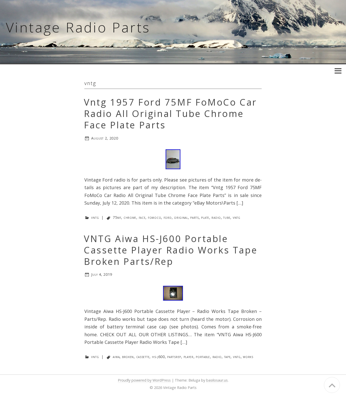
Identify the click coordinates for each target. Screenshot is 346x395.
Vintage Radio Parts (78, 27)
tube (226, 217)
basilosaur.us (217, 380)
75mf (117, 217)
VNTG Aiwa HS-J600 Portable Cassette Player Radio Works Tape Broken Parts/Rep (170, 250)
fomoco (154, 217)
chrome (130, 217)
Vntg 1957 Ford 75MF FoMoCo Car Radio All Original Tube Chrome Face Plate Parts (170, 113)
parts (194, 217)
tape (227, 356)
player (189, 356)
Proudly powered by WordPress (144, 380)
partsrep (174, 356)
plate (205, 217)
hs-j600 (158, 356)
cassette (143, 356)
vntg (95, 217)
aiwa (116, 356)
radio (216, 217)
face (142, 217)
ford (168, 217)
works (248, 356)
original (181, 217)
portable (203, 356)
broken (128, 356)
